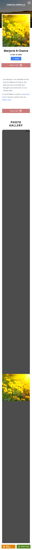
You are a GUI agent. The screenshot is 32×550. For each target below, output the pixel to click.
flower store (6, 100)
